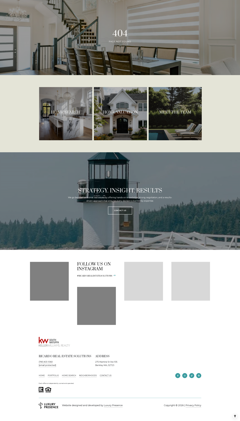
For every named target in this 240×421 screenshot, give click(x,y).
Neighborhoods (88, 375)
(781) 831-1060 (46, 362)
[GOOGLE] (198, 375)
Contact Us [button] (120, 210)
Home (42, 375)
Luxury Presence (113, 405)
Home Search (69, 375)
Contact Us (106, 375)
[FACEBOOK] (177, 375)
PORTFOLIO (53, 375)
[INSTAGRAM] (184, 375)
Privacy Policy (193, 405)
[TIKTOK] (191, 375)
